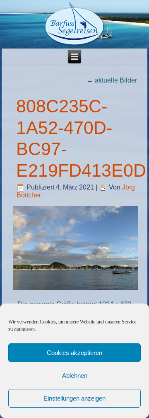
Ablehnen (74, 375)
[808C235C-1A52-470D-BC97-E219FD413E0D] (76, 288)
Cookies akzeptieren (74, 352)
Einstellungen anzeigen (74, 398)
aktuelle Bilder (112, 80)
